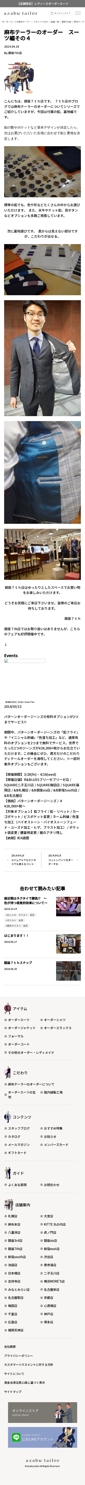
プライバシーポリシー (18, 1356)
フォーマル (16, 1036)
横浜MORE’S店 (54, 1281)
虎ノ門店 (50, 1232)
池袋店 (12, 1265)
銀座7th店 (15, 1249)
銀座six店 (50, 1240)
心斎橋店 (50, 1305)
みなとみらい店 (19, 1289)
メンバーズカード (56, 1144)
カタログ (14, 1136)
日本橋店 (14, 1273)
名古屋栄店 (51, 1289)
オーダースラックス (58, 1028)
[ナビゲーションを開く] (78, 13)
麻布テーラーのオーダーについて (31, 1084)
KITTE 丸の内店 (55, 1224)
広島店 (12, 1322)
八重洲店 (14, 1232)
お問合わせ (51, 1185)
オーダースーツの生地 (22, 1094)
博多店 (48, 1322)
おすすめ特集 (53, 1128)
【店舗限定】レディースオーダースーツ (42, 3)
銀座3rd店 (15, 1240)
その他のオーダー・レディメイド (31, 1052)
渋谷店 (48, 1257)
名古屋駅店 (16, 1297)
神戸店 (48, 1314)
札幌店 (12, 1216)
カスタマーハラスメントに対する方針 (28, 1364)
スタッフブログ (19, 1128)
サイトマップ (12, 1392)
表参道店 (50, 1265)
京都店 (48, 1297)
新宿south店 (17, 1257)
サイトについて (14, 1374)
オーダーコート (19, 1044)
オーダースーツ (19, 1020)
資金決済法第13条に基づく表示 (24, 1382)
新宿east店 (52, 1249)
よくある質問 (17, 1185)
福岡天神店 (16, 1330)
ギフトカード (17, 1152)
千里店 (12, 1314)
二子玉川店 (51, 1273)
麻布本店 (14, 1224)
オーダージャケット (22, 1028)
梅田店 (12, 1305)
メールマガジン (19, 1144)
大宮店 (48, 1216)
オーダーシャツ (55, 1020)
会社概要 (10, 1346)
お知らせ (50, 1136)
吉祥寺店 (14, 1281)
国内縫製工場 (53, 1092)
